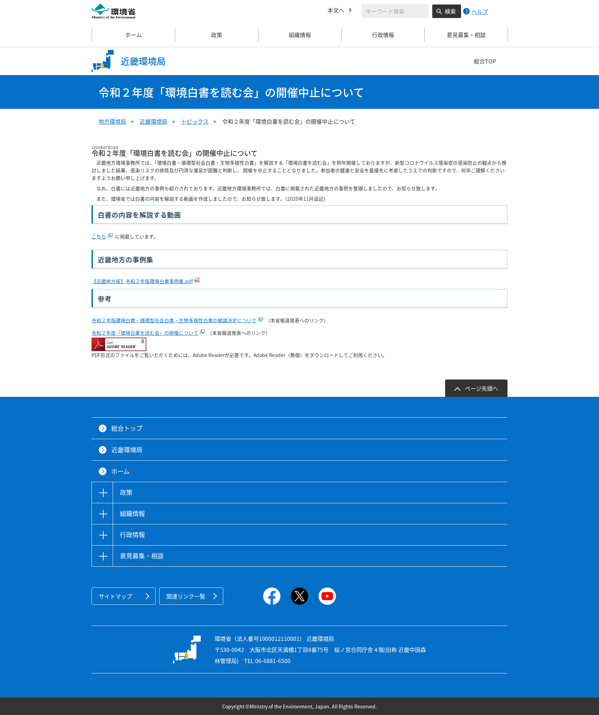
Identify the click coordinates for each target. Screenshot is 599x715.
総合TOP (485, 61)
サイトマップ (115, 596)
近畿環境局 (153, 121)
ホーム (133, 34)
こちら (99, 236)
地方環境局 (112, 121)
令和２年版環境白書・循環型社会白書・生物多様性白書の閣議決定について (174, 320)
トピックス (195, 121)
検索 (450, 11)
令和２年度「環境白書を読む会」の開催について (145, 332)
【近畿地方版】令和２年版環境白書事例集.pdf (142, 281)
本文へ (336, 10)
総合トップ (126, 428)
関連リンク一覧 (185, 596)
